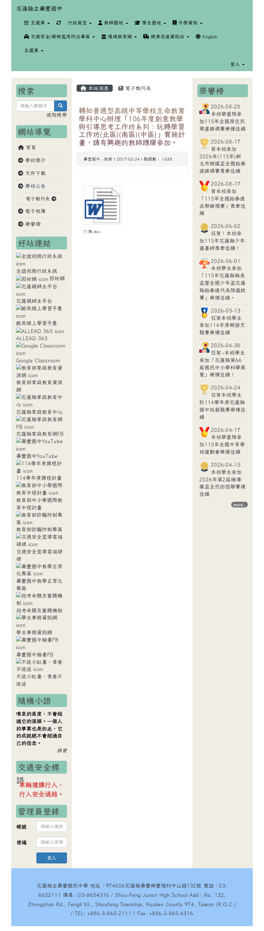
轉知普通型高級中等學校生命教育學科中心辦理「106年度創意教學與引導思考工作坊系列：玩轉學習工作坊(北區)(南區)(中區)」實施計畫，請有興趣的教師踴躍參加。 (132, 126)
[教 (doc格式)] (102, 205)
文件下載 (34, 173)
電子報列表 (137, 88)
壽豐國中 (91, 159)
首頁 (30, 147)
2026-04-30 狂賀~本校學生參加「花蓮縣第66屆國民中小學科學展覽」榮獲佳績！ (222, 360)
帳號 (21, 836)
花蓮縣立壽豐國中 (39, 8)
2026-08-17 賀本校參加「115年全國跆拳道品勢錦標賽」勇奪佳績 (222, 198)
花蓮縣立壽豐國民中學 (62, 895)
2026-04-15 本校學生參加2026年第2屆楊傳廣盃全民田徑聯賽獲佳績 (222, 479)
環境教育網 (120, 36)
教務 (108, 159)
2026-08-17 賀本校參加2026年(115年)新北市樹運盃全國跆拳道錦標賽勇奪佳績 (222, 156)
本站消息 (97, 88)
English (209, 36)
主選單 (38, 22)
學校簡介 (34, 160)
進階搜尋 (56, 114)
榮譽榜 (32, 224)
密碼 (21, 851)
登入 (51, 867)
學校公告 (34, 186)
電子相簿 (34, 211)
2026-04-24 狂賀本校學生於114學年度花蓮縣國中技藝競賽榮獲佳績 (222, 402)
